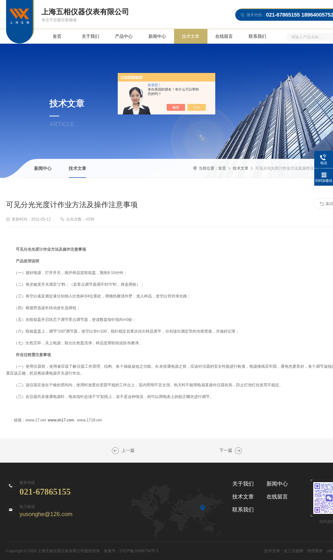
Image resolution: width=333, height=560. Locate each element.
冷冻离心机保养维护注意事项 (238, 450)
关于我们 (90, 36)
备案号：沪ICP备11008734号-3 (131, 551)
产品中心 (124, 36)
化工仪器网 (293, 551)
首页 (57, 36)
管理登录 (315, 551)
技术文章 (190, 36)
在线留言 (224, 36)
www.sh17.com (61, 420)
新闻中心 (157, 36)
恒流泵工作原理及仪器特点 (115, 450)
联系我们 (257, 36)
